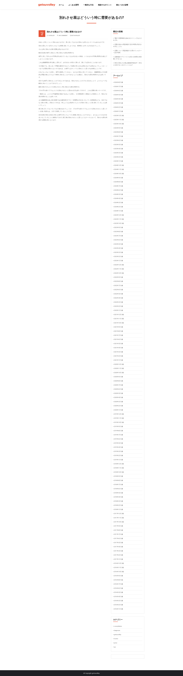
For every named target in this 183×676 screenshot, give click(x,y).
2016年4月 (117, 596)
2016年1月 (117, 609)
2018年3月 (117, 501)
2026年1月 (117, 111)
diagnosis (117, 630)
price (115, 643)
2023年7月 (117, 236)
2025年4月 (117, 149)
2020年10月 (118, 372)
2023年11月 (118, 219)
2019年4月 (117, 447)
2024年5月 (117, 194)
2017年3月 (117, 551)
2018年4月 (117, 497)
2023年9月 (117, 227)
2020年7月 (117, 385)
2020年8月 (117, 381)
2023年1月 (117, 260)
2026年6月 (117, 90)
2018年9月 (117, 476)
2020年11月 (118, 368)
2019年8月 (117, 431)
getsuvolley (75, 35)
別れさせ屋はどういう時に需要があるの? (64, 31)
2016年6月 (117, 588)
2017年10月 (118, 522)
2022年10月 (118, 273)
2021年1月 (117, 360)
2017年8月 (117, 530)
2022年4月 (117, 298)
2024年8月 (117, 182)
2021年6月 (117, 339)
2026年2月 (117, 107)
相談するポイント (105, 5)
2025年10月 (118, 124)
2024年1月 (117, 211)
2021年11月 (118, 319)
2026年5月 (117, 95)
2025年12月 (118, 115)
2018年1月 (117, 509)
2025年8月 (117, 132)
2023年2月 (117, 256)
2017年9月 (117, 526)
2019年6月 (117, 439)
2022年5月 (117, 294)
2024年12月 (118, 165)
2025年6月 (117, 140)
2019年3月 (117, 451)
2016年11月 (118, 567)
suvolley (51, 35)
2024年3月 (117, 202)
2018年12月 (118, 464)
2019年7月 (117, 435)
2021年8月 (117, 331)
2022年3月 (117, 302)
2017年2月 (117, 555)
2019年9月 (117, 426)
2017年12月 (118, 513)
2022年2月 (117, 306)
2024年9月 (117, 178)
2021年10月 (118, 323)
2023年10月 (118, 223)
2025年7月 (117, 136)
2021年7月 (117, 335)
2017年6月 (117, 538)
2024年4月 (117, 198)
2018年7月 (117, 484)
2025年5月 (117, 144)
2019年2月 (117, 455)
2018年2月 (117, 505)
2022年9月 (117, 277)
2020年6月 (117, 389)
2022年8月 (117, 281)
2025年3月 (117, 153)
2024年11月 (118, 169)
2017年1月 (117, 559)
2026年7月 (117, 86)
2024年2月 (117, 207)
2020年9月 (117, 377)
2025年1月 (117, 161)
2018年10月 (118, 472)
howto (116, 639)
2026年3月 (117, 103)
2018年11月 (118, 468)
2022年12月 (118, 265)
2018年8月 (117, 480)
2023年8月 (117, 231)
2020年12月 (118, 364)
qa (115, 647)
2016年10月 (118, 571)
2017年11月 (118, 518)
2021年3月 (117, 352)
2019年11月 (118, 418)
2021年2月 (117, 356)
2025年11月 (118, 120)
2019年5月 (117, 443)
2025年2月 (117, 157)
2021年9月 (117, 327)
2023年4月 (117, 248)
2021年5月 (117, 343)
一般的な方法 (88, 5)
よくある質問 (73, 5)
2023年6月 (117, 240)
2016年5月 (117, 592)
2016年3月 (117, 601)
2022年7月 (117, 285)
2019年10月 (118, 422)
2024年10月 (118, 173)
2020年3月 (117, 402)
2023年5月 (117, 244)
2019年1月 (117, 460)
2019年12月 (118, 414)
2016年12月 (118, 563)
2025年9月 (117, 128)
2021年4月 (117, 348)
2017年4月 (117, 547)
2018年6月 (117, 489)
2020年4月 (117, 397)
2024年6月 (117, 190)
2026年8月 (117, 82)
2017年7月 (117, 534)
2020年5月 (117, 393)
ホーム (61, 5)
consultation (118, 626)
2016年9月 (117, 576)
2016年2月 (117, 605)
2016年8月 (117, 580)
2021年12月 (118, 314)
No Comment (63, 35)
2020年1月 (117, 410)
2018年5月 (117, 493)
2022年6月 (117, 289)
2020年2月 (117, 406)
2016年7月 (117, 584)
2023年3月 (117, 252)
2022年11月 (118, 269)
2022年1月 (117, 310)
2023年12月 (118, 215)
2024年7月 (117, 186)
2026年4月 (117, 99)
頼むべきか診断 (122, 5)
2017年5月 (117, 542)
